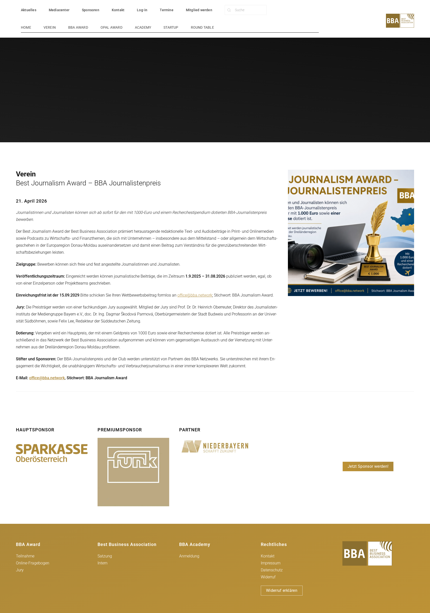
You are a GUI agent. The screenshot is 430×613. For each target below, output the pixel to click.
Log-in (142, 10)
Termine (166, 10)
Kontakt (118, 10)
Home (26, 27)
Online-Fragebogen (32, 563)
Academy (143, 27)
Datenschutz (272, 570)
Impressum (270, 563)
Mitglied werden (199, 10)
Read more (51, 453)
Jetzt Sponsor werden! (368, 466)
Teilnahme (25, 556)
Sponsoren (90, 10)
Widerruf (268, 577)
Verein (50, 27)
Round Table (202, 27)
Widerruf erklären (281, 590)
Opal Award (111, 27)
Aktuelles (28, 10)
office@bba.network (194, 295)
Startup (170, 27)
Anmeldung (189, 556)
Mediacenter (59, 10)
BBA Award (78, 27)
